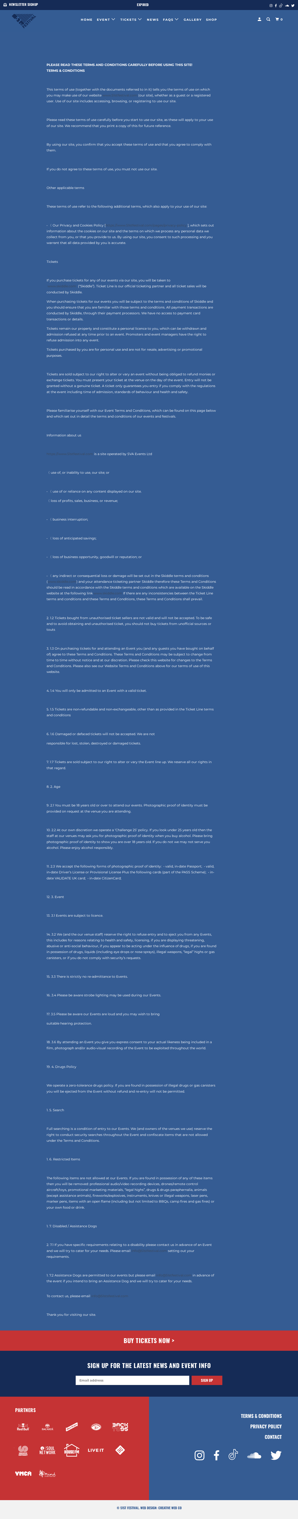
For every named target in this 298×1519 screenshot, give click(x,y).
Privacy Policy (266, 1426)
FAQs (169, 19)
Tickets (129, 19)
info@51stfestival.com (149, 1251)
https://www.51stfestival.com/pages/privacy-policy (146, 225)
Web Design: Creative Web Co (161, 1507)
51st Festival (129, 1507)
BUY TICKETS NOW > (149, 1340)
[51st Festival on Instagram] (199, 1455)
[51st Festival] (35, 19)
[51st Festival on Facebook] (216, 1455)
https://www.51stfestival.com (70, 454)
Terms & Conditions (261, 1416)
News (153, 19)
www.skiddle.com (61, 286)
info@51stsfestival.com (109, 1296)
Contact (273, 1437)
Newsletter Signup (23, 4)
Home (87, 19)
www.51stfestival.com (119, 95)
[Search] (269, 19)
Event (104, 19)
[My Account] (260, 19)
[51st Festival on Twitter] (276, 1455)
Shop (211, 19)
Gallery (193, 19)
